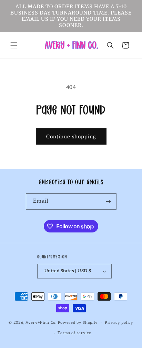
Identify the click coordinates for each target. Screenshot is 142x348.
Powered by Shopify (78, 322)
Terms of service (74, 333)
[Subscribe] (108, 201)
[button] (13, 45)
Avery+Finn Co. (41, 322)
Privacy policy (119, 322)
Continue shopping (71, 137)
